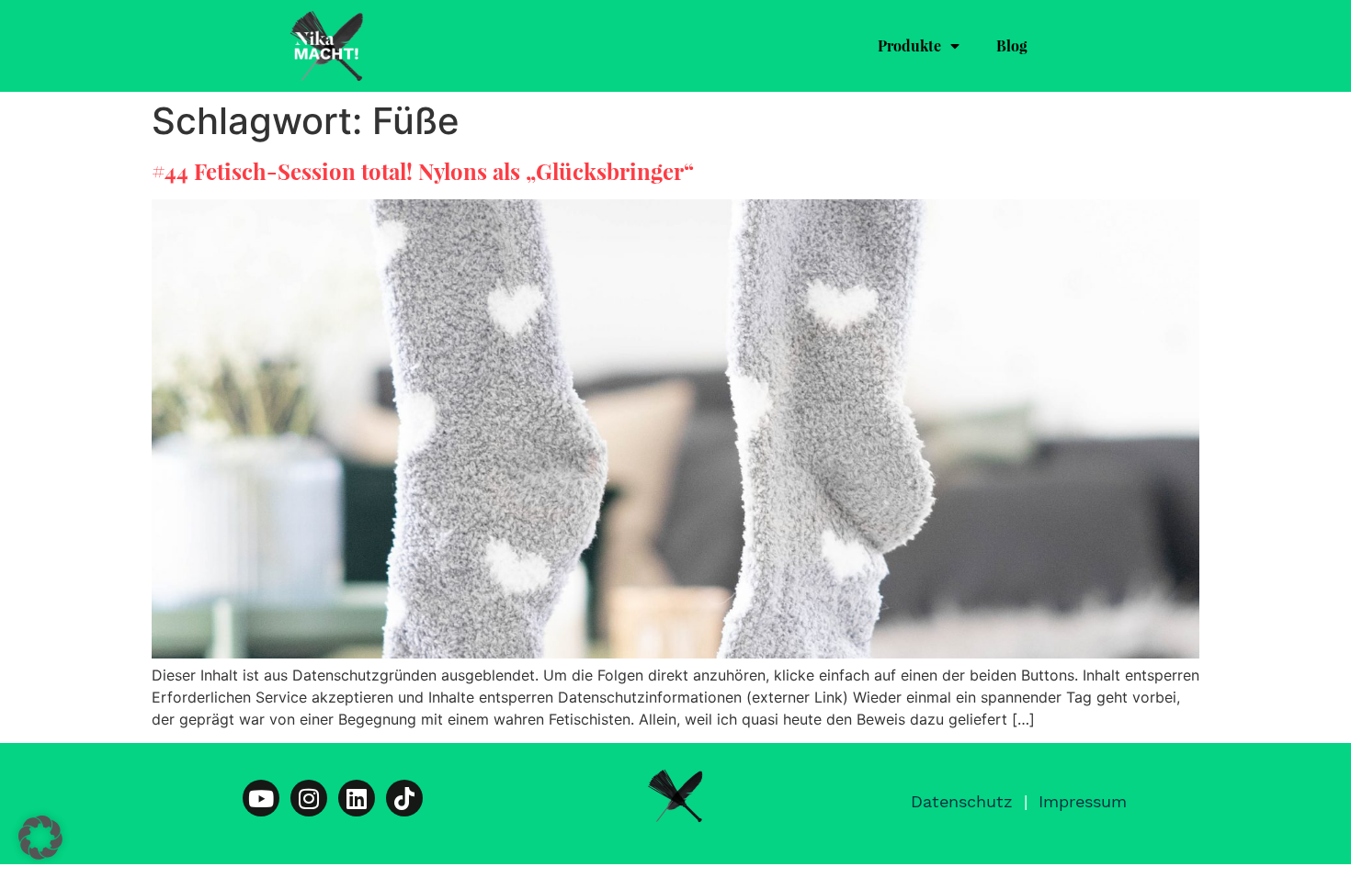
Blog (1011, 45)
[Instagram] (308, 798)
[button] (40, 837)
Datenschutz (962, 801)
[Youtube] (261, 798)
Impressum (1083, 801)
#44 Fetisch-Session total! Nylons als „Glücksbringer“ (423, 171)
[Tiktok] (404, 798)
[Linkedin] (356, 798)
